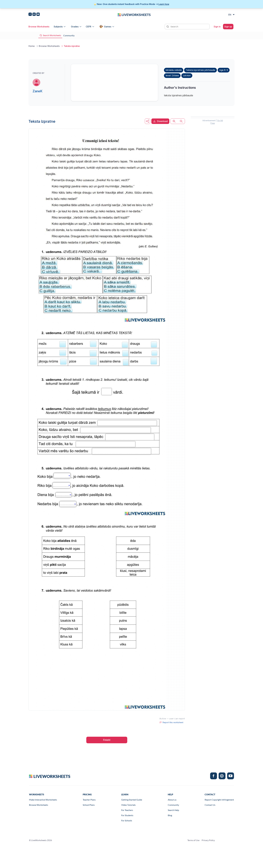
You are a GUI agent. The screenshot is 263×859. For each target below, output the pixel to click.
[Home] (134, 14)
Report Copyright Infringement (219, 799)
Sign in (217, 26)
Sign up (228, 26)
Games (107, 26)
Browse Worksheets (38, 26)
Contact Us (210, 805)
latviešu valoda (174, 70)
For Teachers (127, 810)
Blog (170, 815)
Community (173, 805)
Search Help (173, 810)
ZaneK (37, 91)
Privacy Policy (208, 840)
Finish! (106, 739)
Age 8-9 (223, 70)
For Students (127, 815)
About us (172, 799)
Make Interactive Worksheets (43, 799)
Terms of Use (193, 840)
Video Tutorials (128, 805)
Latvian (187, 75)
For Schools (126, 820)
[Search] (168, 26)
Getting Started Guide (131, 799)
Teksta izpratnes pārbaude (200, 70)
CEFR (88, 26)
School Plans (89, 805)
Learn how (163, 4)
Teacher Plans (89, 799)
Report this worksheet (172, 722)
